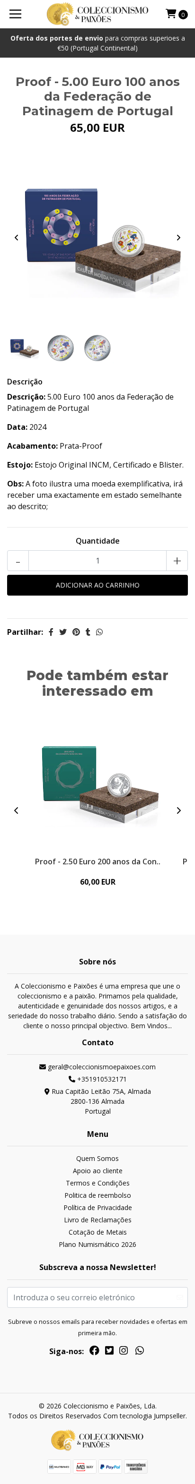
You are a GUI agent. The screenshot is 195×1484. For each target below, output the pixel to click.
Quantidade (98, 541)
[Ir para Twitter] (109, 1352)
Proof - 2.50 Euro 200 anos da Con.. (97, 861)
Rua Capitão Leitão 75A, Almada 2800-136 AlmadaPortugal (100, 1101)
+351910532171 (101, 1079)
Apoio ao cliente (98, 1170)
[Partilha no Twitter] (63, 632)
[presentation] (16, 237)
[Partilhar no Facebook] (51, 632)
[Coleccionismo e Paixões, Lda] (97, 14)
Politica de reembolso (97, 1195)
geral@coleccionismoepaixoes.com (101, 1066)
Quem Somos (97, 1158)
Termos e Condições (98, 1182)
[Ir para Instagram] (123, 1352)
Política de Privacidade (97, 1207)
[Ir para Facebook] (94, 1352)
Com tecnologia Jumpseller (144, 1415)
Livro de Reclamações (98, 1219)
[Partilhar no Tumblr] (88, 632)
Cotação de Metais (98, 1232)
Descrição (25, 381)
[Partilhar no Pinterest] (76, 632)
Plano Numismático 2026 (97, 1244)
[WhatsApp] (139, 1352)
